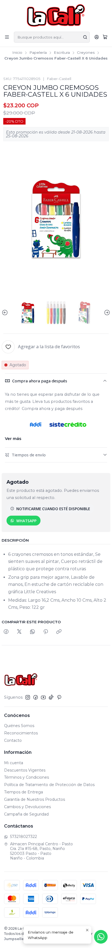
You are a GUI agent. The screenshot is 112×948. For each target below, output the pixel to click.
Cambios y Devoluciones (27, 806)
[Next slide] (106, 312)
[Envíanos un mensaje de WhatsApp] (101, 937)
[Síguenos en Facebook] (35, 697)
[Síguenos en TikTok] (51, 697)
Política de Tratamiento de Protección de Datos (49, 784)
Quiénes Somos (19, 725)
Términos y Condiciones (26, 777)
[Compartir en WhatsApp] (32, 632)
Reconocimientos (21, 733)
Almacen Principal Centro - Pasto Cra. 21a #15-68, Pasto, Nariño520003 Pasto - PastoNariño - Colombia (41, 851)
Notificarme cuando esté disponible (53, 508)
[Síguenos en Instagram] (27, 697)
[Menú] (7, 37)
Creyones (86, 53)
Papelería (38, 53)
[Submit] (85, 37)
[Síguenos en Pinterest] (59, 697)
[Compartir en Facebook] (6, 632)
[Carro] (105, 37)
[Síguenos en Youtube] (43, 697)
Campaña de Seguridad (26, 814)
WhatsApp (26, 520)
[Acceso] (96, 37)
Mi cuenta (13, 762)
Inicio (17, 53)
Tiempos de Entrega (23, 792)
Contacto (13, 740)
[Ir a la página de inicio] (56, 15)
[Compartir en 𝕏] (19, 632)
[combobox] (52, 37)
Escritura (62, 53)
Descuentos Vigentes (24, 770)
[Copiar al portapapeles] (58, 632)
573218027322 (23, 836)
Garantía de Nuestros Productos (34, 799)
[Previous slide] (6, 312)
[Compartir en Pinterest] (45, 632)
